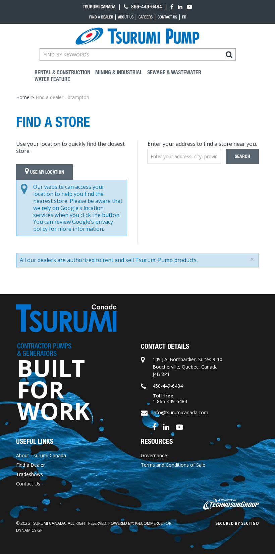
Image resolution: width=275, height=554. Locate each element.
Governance (154, 455)
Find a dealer (101, 17)
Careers (146, 17)
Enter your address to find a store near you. (202, 143)
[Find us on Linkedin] (166, 426)
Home (23, 97)
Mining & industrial (118, 72)
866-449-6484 (146, 6)
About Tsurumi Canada (41, 455)
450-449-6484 (168, 386)
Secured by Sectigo (237, 523)
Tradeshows (29, 474)
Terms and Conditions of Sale (173, 465)
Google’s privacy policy (73, 225)
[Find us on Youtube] (179, 426)
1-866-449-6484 (170, 401)
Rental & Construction (62, 72)
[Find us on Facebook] (154, 426)
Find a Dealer (30, 465)
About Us (125, 17)
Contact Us (167, 17)
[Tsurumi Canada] (137, 36)
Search (242, 156)
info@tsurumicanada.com (180, 412)
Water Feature (52, 79)
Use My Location (46, 172)
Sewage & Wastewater (174, 72)
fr (184, 17)
